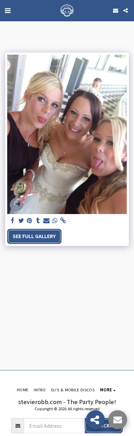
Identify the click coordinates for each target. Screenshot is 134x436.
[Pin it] (29, 220)
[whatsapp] (55, 220)
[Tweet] (21, 220)
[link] (63, 220)
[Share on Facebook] (13, 220)
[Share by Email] (46, 220)
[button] (7, 10)
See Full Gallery (34, 236)
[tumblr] (38, 220)
